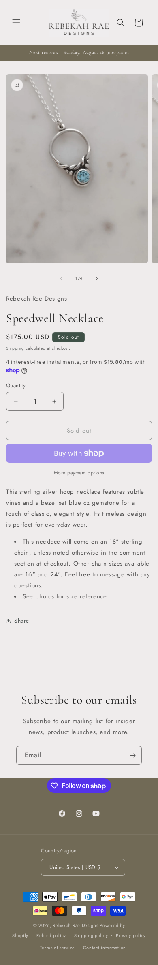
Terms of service (57, 947)
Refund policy (51, 935)
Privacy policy (131, 935)
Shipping (15, 348)
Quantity (16, 385)
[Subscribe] (132, 755)
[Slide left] (61, 278)
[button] (16, 23)
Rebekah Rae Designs (75, 925)
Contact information (104, 947)
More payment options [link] (79, 472)
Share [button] (21, 621)
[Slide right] (97, 278)
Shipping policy (91, 935)
